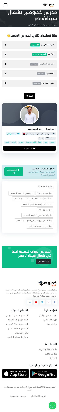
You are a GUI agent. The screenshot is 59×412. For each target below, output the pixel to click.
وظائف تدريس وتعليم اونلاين (40, 226)
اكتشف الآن (43, 261)
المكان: (43, 54)
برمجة (41, 138)
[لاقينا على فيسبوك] (54, 302)
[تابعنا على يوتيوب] (36, 302)
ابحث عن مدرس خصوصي (17, 315)
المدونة (53, 358)
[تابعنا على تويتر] (42, 302)
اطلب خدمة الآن (12, 171)
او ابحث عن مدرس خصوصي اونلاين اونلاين (42, 24)
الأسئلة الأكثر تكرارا (48, 349)
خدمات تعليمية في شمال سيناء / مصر (37, 204)
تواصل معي (30, 148)
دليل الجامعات (21, 333)
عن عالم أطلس (50, 320)
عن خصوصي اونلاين (48, 315)
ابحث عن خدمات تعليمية (17, 324)
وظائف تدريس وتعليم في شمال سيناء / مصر (34, 220)
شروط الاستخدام (38, 396)
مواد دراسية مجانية (44, 193)
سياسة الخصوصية (18, 396)
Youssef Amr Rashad (42, 129)
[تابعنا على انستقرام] (48, 302)
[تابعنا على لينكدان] (29, 302)
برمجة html (50, 138)
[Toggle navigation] (5, 5)
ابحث (30, 96)
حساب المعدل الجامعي (17, 337)
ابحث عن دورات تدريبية (18, 320)
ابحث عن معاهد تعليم (18, 328)
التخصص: (46, 73)
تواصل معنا (52, 324)
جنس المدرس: (44, 83)
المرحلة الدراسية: (42, 64)
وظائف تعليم (51, 354)
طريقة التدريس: (42, 44)
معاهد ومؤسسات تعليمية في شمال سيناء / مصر (33, 198)
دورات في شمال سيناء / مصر (21, 193)
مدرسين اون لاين (45, 209)
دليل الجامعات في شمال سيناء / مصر (37, 215)
